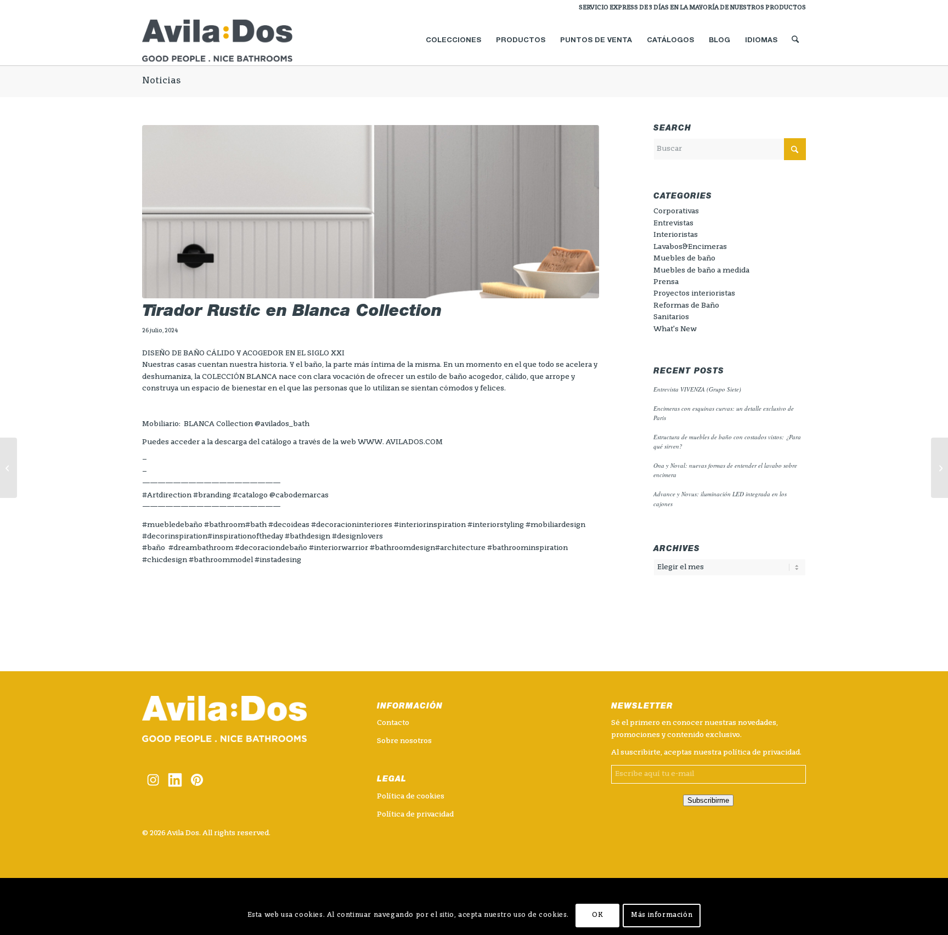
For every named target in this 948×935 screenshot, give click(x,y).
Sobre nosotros (404, 741)
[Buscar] (795, 40)
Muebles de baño (684, 258)
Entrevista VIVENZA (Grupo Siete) (697, 389)
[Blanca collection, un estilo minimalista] (8, 468)
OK (597, 916)
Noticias (161, 81)
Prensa (666, 282)
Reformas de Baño (686, 305)
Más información (661, 916)
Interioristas (675, 235)
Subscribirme (708, 800)
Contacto (393, 723)
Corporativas (676, 211)
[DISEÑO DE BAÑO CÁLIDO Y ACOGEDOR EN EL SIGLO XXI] (939, 468)
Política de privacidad (415, 814)
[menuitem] (689, 8)
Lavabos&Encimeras (690, 247)
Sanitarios (671, 317)
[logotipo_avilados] (230, 40)
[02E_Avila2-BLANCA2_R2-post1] (370, 212)
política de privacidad (761, 752)
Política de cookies (410, 796)
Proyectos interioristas (694, 293)
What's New (675, 329)
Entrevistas (673, 223)
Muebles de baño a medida (701, 270)
